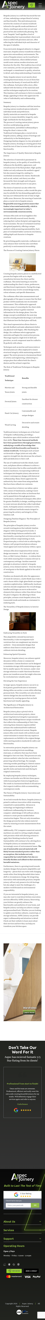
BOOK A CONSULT (31, 1271)
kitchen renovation (33, 897)
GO (35, 1205)
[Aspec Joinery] (22, 1312)
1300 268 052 (16, 1271)
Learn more (29, 1012)
